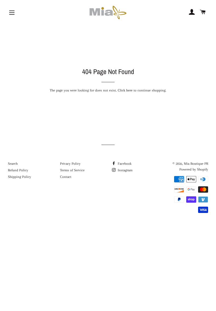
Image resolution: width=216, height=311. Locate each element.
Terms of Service (72, 170)
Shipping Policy (19, 177)
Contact (65, 177)
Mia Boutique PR (196, 164)
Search (13, 164)
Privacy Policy (70, 164)
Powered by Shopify (193, 169)
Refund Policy (18, 170)
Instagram (124, 170)
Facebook (124, 164)
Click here (125, 90)
